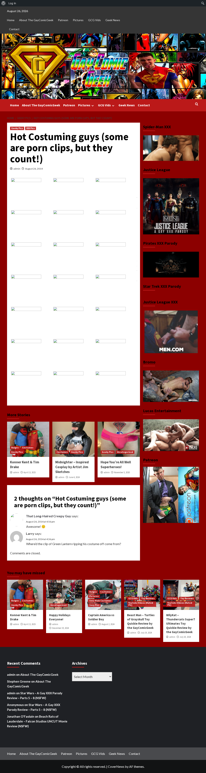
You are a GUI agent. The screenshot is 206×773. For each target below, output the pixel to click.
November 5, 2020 (122, 472)
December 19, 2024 (60, 628)
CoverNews (116, 766)
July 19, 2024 (146, 632)
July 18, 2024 (185, 636)
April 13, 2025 (30, 472)
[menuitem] (3, 3)
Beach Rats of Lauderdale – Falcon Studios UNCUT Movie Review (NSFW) (37, 721)
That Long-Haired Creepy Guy (48, 516)
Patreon (63, 20)
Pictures (78, 20)
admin (16, 168)
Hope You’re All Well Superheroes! (116, 464)
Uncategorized (125, 452)
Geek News (112, 20)
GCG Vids (94, 20)
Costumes (27, 447)
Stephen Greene (19, 681)
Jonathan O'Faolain (20, 716)
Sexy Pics (94, 605)
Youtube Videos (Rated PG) (140, 603)
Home (10, 20)
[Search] (196, 104)
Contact (14, 29)
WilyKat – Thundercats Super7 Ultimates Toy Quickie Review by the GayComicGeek (180, 623)
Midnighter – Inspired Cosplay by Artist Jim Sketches (72, 467)
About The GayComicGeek (36, 20)
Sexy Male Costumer (100, 600)
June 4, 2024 (74, 477)
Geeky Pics (17, 128)
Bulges (15, 447)
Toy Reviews (148, 598)
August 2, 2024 (108, 624)
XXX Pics (30, 128)
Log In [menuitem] (12, 3)
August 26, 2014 (34, 168)
